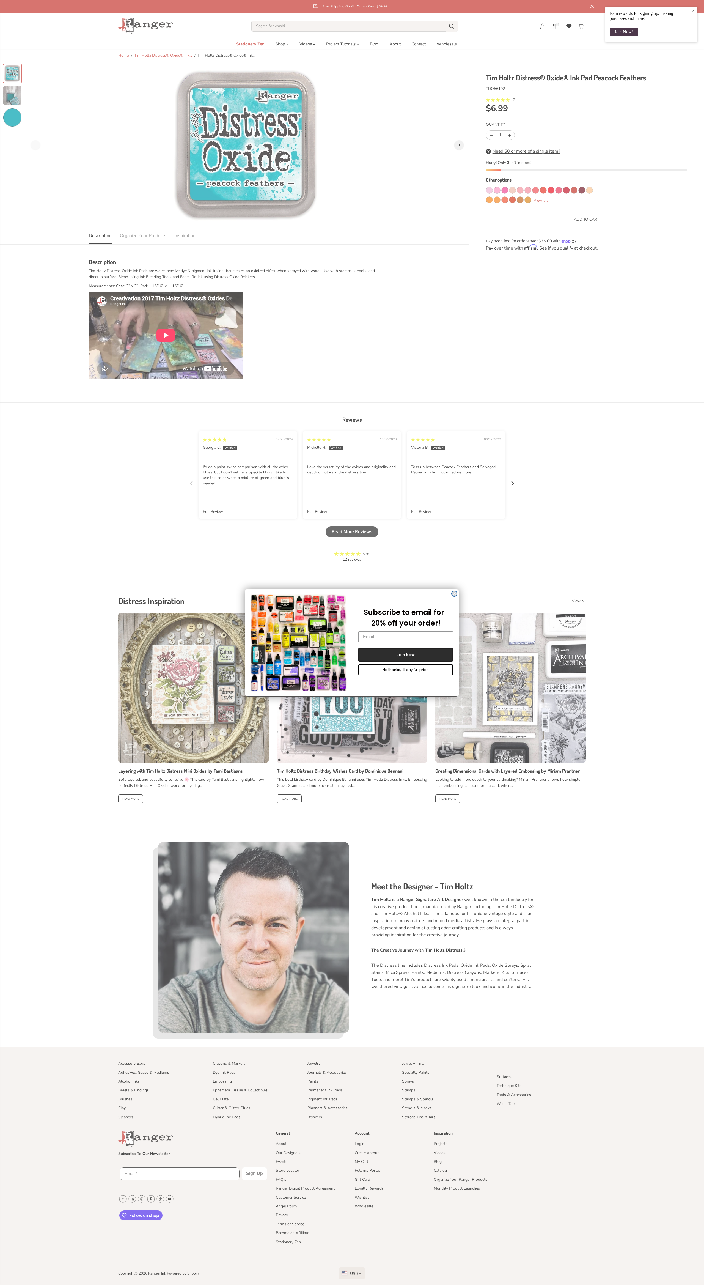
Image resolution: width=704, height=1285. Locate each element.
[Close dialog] (454, 593)
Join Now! (624, 31)
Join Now (406, 654)
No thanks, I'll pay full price (406, 669)
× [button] (693, 10)
